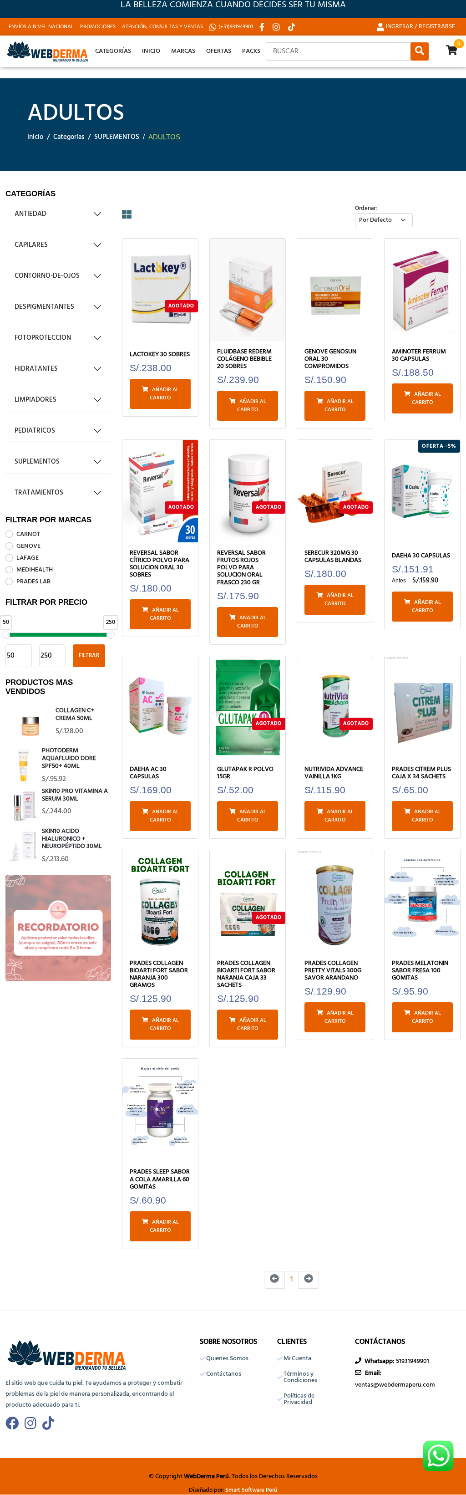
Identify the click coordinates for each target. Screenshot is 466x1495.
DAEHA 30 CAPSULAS (421, 556)
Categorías (113, 51)
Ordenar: (366, 208)
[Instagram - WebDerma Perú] (277, 27)
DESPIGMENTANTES (44, 306)
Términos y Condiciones (300, 1377)
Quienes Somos (227, 1359)
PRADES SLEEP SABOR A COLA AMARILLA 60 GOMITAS (160, 1179)
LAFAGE (27, 558)
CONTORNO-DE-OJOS (47, 275)
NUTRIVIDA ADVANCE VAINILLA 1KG (333, 773)
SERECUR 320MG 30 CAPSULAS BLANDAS (332, 557)
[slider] (6, 635)
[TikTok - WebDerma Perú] (292, 27)
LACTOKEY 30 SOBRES (160, 354)
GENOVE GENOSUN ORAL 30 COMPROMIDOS (330, 359)
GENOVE (28, 546)
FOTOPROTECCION (43, 337)
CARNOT (28, 534)
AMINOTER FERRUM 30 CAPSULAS (419, 355)
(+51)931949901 (235, 26)
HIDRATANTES (36, 368)
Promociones (98, 26)
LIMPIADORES (35, 399)
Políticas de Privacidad (299, 1399)
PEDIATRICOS (35, 430)
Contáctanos (223, 1374)
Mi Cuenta (297, 1359)
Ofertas (218, 51)
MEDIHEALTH (34, 570)
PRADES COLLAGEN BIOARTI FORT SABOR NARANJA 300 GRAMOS (159, 975)
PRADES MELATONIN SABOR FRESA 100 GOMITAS (420, 971)
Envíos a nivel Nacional (41, 26)
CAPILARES (31, 245)
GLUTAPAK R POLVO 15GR (245, 773)
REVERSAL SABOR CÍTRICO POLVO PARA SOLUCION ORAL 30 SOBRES (159, 564)
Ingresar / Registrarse (420, 26)
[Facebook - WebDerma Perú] (262, 27)
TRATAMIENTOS (39, 492)
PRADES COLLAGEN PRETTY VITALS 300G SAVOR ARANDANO (332, 971)
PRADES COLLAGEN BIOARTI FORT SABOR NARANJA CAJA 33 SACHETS (246, 975)
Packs (251, 51)
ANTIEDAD (30, 214)
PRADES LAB (33, 582)
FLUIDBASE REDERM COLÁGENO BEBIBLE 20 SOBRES (244, 359)
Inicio (151, 51)
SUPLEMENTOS (116, 137)
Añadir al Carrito (164, 394)
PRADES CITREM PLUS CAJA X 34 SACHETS (421, 773)
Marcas (183, 51)
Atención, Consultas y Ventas (162, 26)
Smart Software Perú (251, 1490)
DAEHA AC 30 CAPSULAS (148, 773)
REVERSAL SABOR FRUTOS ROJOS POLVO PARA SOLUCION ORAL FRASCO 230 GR (241, 568)
